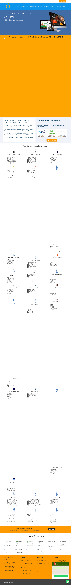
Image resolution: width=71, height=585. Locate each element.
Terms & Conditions (48, 581)
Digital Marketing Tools (42, 566)
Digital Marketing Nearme (43, 572)
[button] (28, 6)
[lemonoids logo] (8, 6)
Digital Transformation (26, 570)
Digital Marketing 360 (25, 573)
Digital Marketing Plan (42, 560)
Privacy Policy (56, 581)
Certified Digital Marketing (26, 560)
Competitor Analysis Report (43, 563)
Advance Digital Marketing (26, 563)
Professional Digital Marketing (25, 566)
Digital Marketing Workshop (43, 569)
